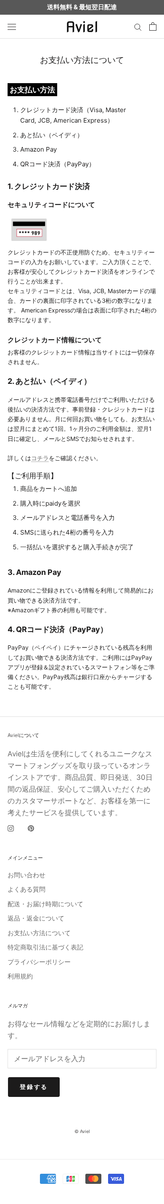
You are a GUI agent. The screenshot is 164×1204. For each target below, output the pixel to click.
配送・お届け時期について (45, 904)
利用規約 (20, 976)
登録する (34, 1086)
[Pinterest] (31, 828)
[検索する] (138, 26)
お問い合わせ (26, 875)
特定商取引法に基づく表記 (45, 947)
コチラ (40, 458)
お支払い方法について (39, 933)
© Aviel (82, 1131)
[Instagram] (11, 828)
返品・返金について (36, 918)
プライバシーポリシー (39, 962)
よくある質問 (26, 889)
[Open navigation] (12, 26)
